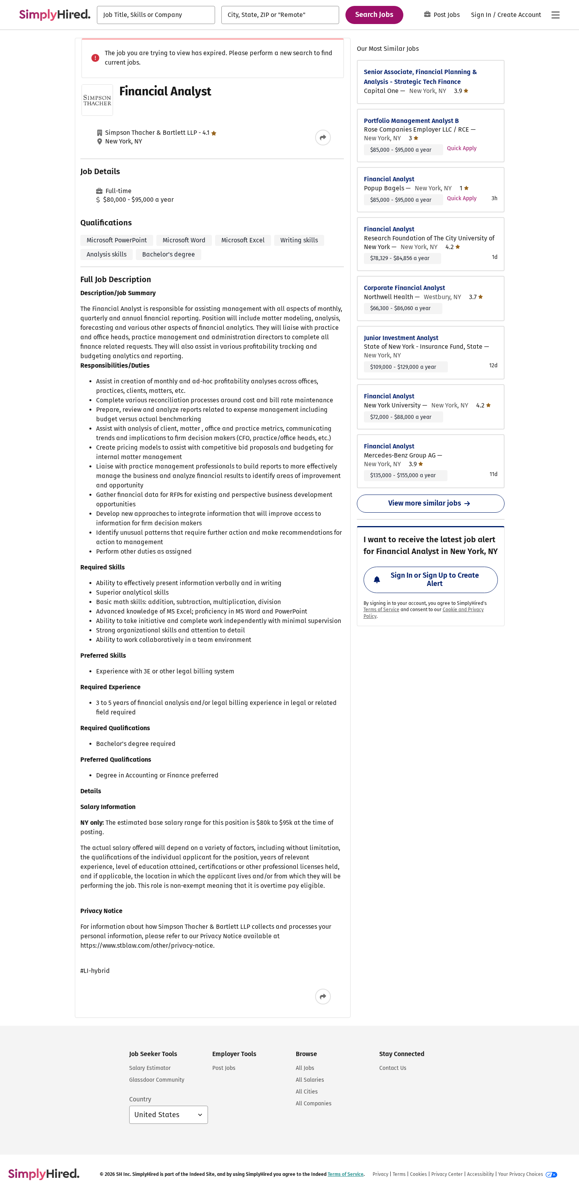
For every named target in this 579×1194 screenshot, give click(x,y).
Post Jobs (447, 15)
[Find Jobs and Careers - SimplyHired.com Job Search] (55, 15)
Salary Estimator (150, 1068)
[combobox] (156, 15)
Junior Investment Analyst (401, 338)
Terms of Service (381, 609)
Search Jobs (374, 14)
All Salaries (310, 1080)
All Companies (314, 1103)
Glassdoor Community (156, 1080)
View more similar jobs (424, 503)
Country (140, 1099)
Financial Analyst (389, 179)
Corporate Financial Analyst (404, 288)
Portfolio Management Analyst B (411, 121)
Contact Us (392, 1068)
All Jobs (305, 1068)
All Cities (307, 1091)
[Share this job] (323, 137)
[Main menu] (555, 15)
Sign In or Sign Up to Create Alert (435, 579)
